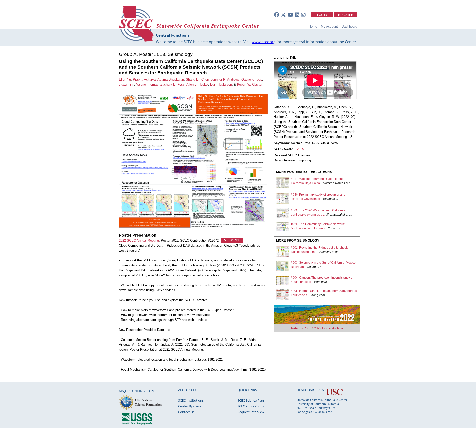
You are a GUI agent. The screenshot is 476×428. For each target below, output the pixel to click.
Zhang (314, 295)
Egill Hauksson (221, 84)
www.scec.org (263, 41)
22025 (299, 149)
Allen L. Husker (197, 84)
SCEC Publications (251, 406)
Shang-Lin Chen (197, 79)
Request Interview (251, 412)
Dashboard (349, 26)
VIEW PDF (232, 240)
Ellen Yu (125, 79)
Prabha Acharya (144, 79)
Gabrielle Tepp (251, 79)
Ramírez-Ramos (334, 183)
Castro (311, 267)
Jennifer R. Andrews (225, 79)
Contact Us (186, 412)
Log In (322, 15)
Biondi (327, 198)
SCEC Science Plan (251, 400)
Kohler (332, 228)
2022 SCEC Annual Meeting (139, 240)
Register (345, 15)
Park (317, 282)
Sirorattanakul (335, 214)
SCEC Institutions (191, 400)
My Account (329, 26)
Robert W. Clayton (250, 84)
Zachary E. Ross (172, 84)
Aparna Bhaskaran (170, 79)
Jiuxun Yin (126, 84)
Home (313, 26)
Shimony (325, 252)
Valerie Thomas (147, 84)
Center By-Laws (189, 406)
